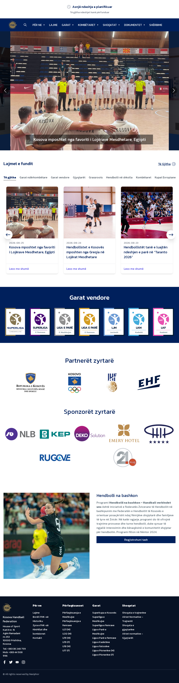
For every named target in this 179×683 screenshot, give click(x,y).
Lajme (36, 613)
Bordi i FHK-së (40, 617)
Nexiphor (34, 674)
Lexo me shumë (19, 269)
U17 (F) (66, 650)
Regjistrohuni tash (136, 540)
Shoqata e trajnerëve (134, 613)
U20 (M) (66, 634)
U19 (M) (66, 638)
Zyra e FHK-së (40, 625)
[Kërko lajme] (25, 25)
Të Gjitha (164, 164)
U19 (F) (66, 642)
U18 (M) (66, 646)
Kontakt (37, 638)
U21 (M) (66, 629)
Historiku (38, 621)
